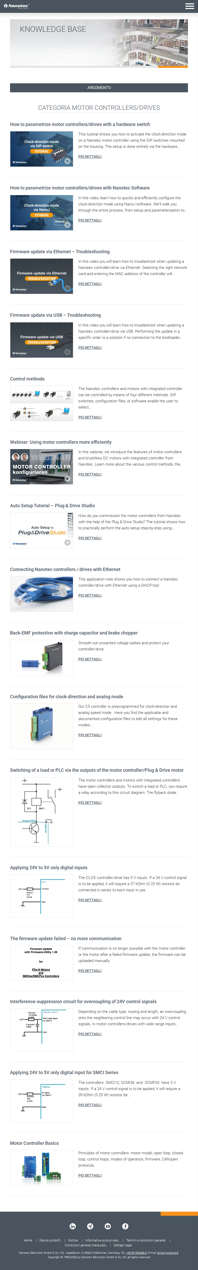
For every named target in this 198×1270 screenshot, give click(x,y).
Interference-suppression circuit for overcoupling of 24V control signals (83, 1001)
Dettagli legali (123, 1245)
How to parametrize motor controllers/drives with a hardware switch (80, 124)
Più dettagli (90, 157)
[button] (189, 6)
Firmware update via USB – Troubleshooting (55, 315)
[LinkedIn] (73, 1226)
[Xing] (90, 1226)
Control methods (27, 379)
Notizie (73, 1240)
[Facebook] (125, 1226)
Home (28, 1240)
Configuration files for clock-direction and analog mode (66, 696)
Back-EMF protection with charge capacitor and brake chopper (74, 633)
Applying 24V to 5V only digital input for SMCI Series (64, 1072)
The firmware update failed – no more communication (65, 938)
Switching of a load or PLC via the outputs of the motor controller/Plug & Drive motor (97, 770)
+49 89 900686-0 (136, 1253)
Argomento (99, 87)
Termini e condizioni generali (146, 1240)
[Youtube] (108, 1226)
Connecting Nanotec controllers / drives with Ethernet (65, 569)
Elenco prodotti (50, 1240)
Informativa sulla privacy (102, 1240)
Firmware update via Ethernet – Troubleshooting (60, 251)
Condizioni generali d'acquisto (85, 1245)
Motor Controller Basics (34, 1143)
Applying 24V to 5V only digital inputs (48, 867)
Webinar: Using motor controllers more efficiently (61, 442)
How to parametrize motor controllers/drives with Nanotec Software (80, 187)
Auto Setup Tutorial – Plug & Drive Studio (52, 505)
